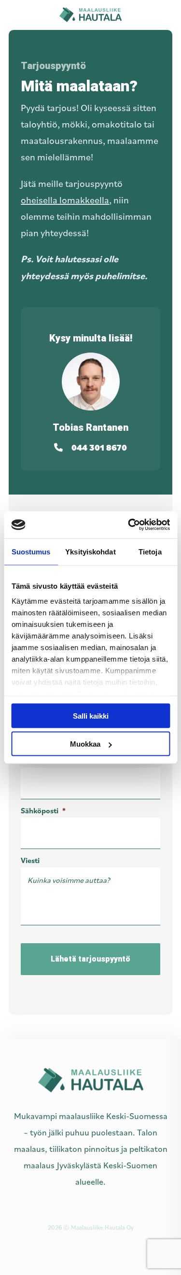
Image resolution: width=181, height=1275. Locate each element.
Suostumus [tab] (31, 551)
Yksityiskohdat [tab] (90, 551)
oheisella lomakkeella (65, 200)
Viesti (30, 860)
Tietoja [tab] (150, 551)
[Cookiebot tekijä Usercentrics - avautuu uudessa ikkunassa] (129, 525)
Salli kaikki (91, 715)
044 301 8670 (99, 447)
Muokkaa (85, 744)
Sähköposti (43, 810)
